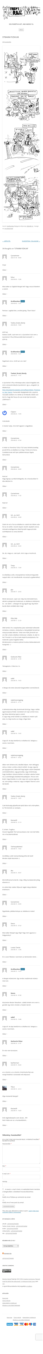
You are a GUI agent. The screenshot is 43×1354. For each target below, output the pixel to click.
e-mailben (29, 1286)
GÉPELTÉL (6, 241)
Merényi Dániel (6, 1279)
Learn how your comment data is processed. (20, 1211)
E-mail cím (6, 1174)
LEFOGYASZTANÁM (13, 1224)
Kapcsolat (5, 1298)
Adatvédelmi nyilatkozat (9, 1303)
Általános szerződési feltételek (11, 1305)
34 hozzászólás (6, 42)
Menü (21, 29)
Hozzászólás (7, 1144)
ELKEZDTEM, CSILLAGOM (31, 241)
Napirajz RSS (7, 1253)
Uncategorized (8, 228)
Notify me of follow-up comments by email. (16, 1197)
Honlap (4, 1181)
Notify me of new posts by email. (13, 1202)
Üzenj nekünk (6, 1301)
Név (4, 1166)
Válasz (4, 270)
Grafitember (10, 226)
